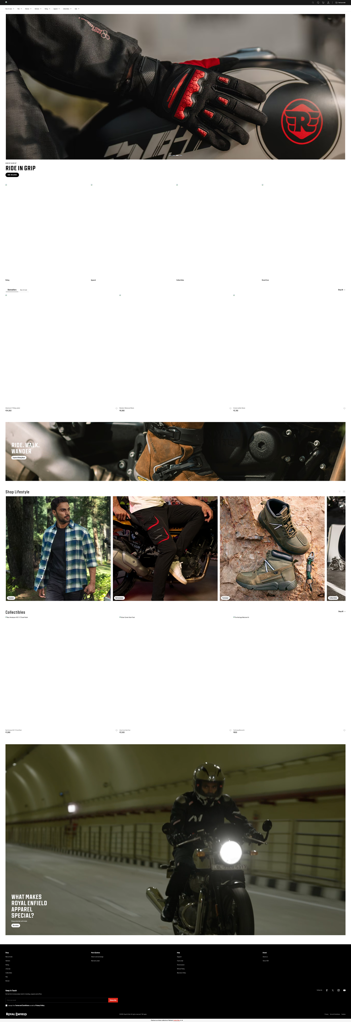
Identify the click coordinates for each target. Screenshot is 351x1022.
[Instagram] (338, 990)
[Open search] (313, 2)
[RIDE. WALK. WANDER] (175, 451)
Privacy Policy (39, 1005)
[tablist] (175, 289)
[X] (333, 990)
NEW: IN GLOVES (12, 175)
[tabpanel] (175, 353)
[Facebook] (327, 990)
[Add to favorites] (116, 730)
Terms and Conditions (22, 1005)
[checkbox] (6, 1005)
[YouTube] (344, 990)
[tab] (12, 290)
